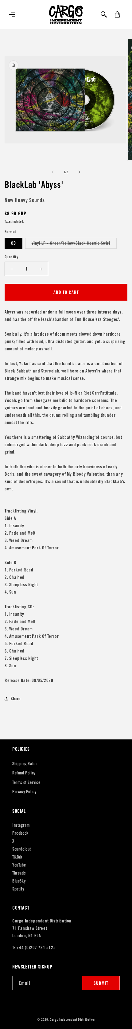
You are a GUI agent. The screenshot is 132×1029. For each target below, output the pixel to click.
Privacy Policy (24, 791)
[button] (12, 14)
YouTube (19, 865)
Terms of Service (26, 782)
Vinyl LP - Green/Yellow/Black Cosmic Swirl (74, 244)
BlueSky (18, 881)
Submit (101, 983)
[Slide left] (52, 172)
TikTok (17, 857)
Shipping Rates (24, 763)
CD (13, 243)
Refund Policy (24, 773)
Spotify (18, 889)
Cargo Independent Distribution (72, 1019)
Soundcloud (22, 849)
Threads (18, 873)
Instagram (20, 825)
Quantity (11, 256)
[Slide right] (79, 172)
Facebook (20, 833)
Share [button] (16, 698)
